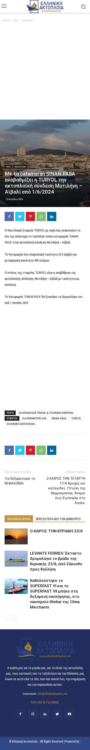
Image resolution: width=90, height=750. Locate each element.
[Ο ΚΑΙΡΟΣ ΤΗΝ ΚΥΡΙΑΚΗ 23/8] (16, 536)
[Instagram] (32, 714)
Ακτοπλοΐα (27, 20)
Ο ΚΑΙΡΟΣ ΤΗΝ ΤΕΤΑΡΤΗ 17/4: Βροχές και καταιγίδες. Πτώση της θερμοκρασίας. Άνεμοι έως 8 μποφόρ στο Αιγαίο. (65, 490)
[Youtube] (69, 714)
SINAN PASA (58, 418)
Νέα (16, 20)
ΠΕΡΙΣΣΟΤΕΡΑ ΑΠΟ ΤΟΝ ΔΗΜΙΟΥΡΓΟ (58, 519)
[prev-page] (7, 619)
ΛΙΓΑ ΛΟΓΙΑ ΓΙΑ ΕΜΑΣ (45, 702)
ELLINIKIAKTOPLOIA (34, 418)
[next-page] (15, 619)
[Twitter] (19, 216)
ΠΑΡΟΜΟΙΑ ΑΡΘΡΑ (18, 519)
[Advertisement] (45, 72)
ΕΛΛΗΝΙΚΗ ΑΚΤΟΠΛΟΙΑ (21, 424)
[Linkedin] (51, 216)
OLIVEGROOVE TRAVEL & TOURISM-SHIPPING (46, 412)
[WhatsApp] (41, 216)
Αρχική (5, 20)
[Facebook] (9, 216)
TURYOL (76, 418)
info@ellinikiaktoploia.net (52, 693)
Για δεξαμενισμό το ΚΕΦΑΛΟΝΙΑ (20, 480)
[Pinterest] (30, 216)
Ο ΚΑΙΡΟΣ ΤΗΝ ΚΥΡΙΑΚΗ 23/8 (56, 531)
